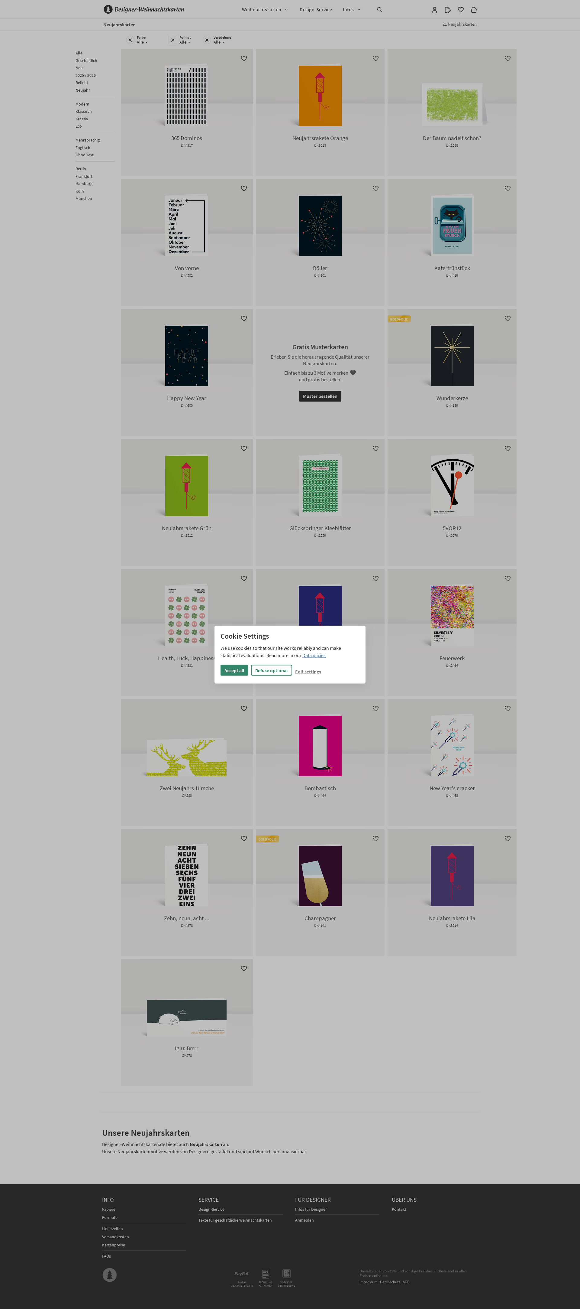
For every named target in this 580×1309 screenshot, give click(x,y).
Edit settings (308, 671)
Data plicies (314, 655)
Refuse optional (271, 670)
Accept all (234, 670)
